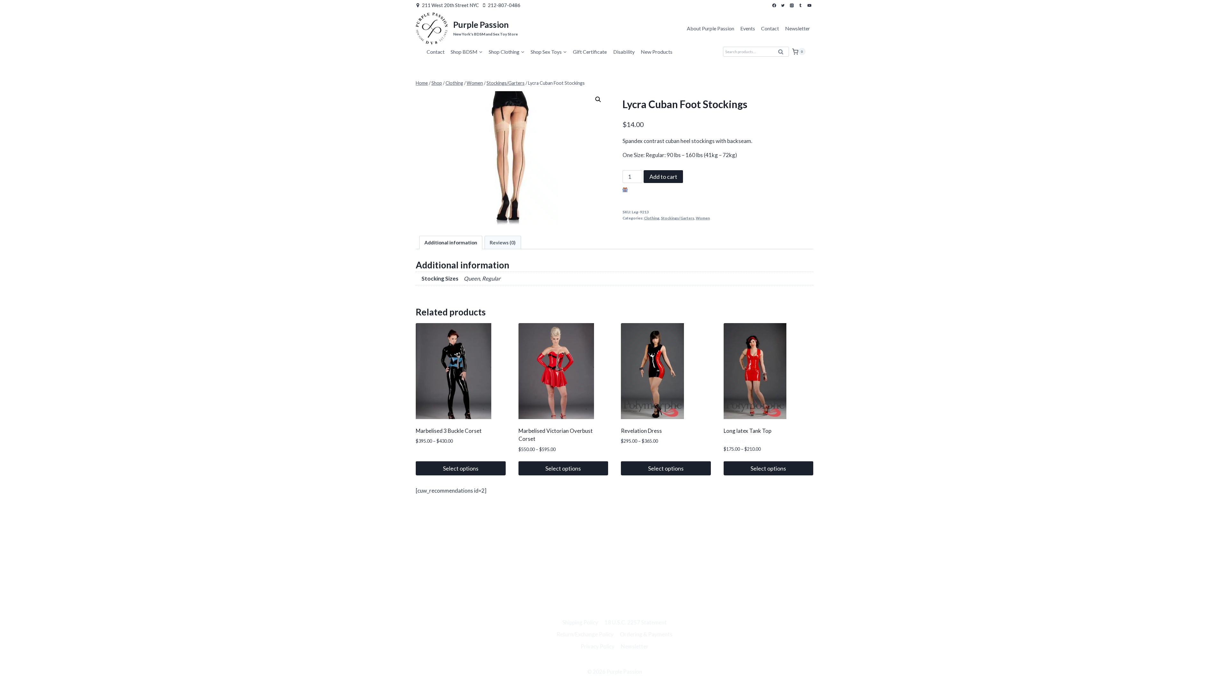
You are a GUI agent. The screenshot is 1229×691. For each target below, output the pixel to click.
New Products (656, 52)
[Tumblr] (800, 5)
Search (783, 53)
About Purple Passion (710, 28)
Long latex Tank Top (747, 430)
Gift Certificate (590, 52)
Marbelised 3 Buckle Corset (449, 430)
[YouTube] (809, 5)
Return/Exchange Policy (585, 634)
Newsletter (797, 28)
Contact (770, 28)
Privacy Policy (597, 646)
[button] (598, 99)
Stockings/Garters (677, 218)
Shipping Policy (580, 622)
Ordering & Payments (646, 634)
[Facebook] (774, 5)
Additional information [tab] (450, 242)
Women (703, 218)
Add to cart (663, 176)
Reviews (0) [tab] (503, 242)
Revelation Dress (641, 430)
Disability (624, 52)
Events (747, 28)
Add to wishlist (647, 190)
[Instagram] (792, 5)
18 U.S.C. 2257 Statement (636, 622)
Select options (460, 468)
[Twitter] (783, 5)
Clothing (651, 218)
